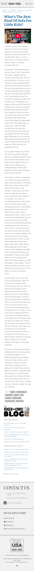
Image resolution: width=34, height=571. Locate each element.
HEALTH (16, 395)
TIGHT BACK (19, 401)
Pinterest (10, 525)
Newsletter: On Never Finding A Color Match (16, 441)
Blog (5, 10)
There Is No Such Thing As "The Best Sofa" (16, 452)
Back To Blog (12, 474)
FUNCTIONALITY (22, 392)
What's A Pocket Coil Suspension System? (16, 432)
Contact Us (11, 493)
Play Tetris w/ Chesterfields (17, 498)
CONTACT (30, 4)
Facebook (9, 522)
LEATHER (8, 398)
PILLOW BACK (9, 401)
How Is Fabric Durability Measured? (14, 439)
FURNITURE (9, 395)
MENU (5, 4)
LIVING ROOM (16, 398)
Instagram (9, 518)
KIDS (21, 395)
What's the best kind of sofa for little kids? (17, 11)
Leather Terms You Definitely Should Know (16, 449)
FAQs (17, 493)
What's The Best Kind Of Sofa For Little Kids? (17, 20)
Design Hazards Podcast (15, 529)
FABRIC (12, 392)
